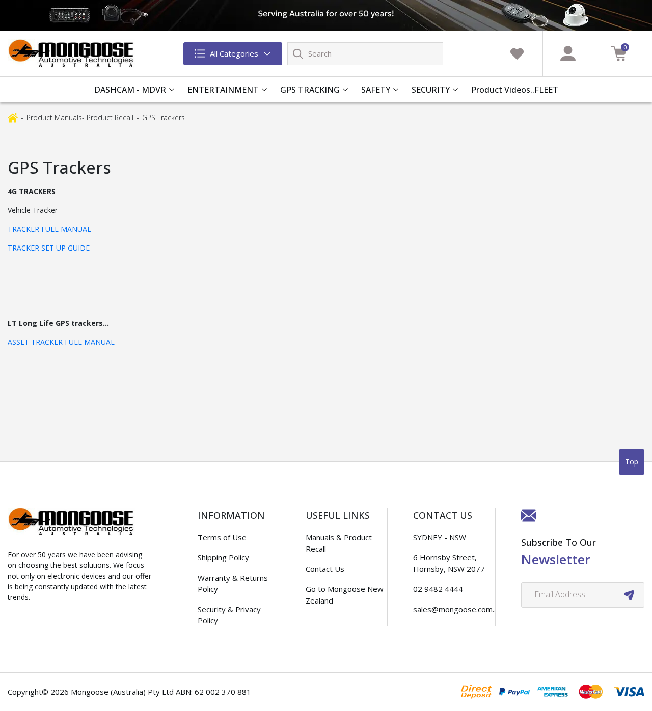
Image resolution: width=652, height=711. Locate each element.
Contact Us (325, 569)
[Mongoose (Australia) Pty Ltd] (71, 53)
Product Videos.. (502, 89)
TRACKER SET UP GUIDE (49, 248)
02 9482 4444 (438, 589)
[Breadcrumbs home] (13, 117)
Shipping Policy (223, 557)
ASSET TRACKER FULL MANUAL (61, 342)
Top (631, 462)
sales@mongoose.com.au (457, 609)
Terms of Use (222, 537)
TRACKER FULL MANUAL (49, 229)
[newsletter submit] (629, 595)
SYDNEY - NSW (439, 537)
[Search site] (298, 53)
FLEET (546, 89)
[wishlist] (517, 53)
